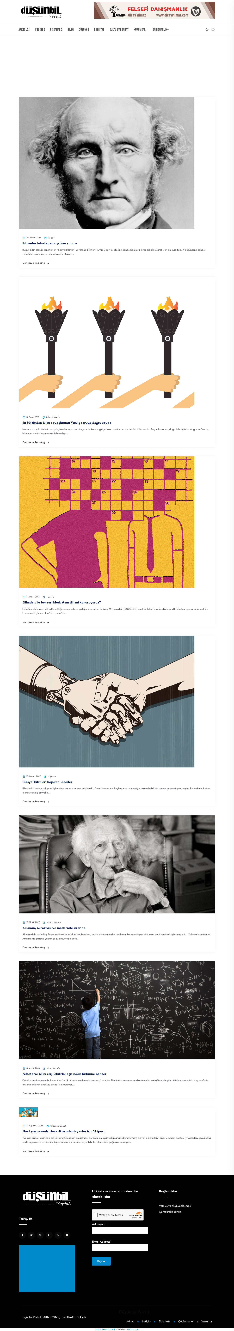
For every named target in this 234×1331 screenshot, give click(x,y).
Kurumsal (140, 30)
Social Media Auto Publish (105, 1329)
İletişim (146, 1321)
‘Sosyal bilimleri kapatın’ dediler (47, 782)
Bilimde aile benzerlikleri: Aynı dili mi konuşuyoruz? (61, 602)
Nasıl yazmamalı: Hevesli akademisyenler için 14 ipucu (64, 1131)
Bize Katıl (164, 1321)
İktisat (51, 238)
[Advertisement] (117, 61)
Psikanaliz (56, 30)
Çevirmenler (186, 1321)
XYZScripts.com (133, 1329)
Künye (130, 1321)
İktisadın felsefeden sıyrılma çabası (49, 243)
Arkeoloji (24, 30)
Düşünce (84, 30)
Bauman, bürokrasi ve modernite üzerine (53, 928)
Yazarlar (206, 1321)
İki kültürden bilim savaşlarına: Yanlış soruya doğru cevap (67, 423)
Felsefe (40, 30)
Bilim (71, 30)
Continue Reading (33, 263)
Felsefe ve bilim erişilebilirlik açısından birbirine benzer (64, 1074)
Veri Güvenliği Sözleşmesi (175, 1206)
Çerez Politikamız (170, 1212)
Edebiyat (99, 30)
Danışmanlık (159, 30)
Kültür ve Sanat (119, 30)
